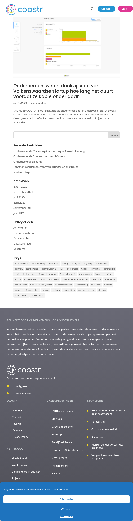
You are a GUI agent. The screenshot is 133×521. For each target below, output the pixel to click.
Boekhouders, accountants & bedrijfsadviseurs (108, 412)
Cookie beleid (66, 516)
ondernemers (21, 284)
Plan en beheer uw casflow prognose (107, 446)
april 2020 (19, 202)
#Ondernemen (21, 263)
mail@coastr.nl (23, 386)
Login (124, 8)
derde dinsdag (29, 274)
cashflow (19, 268)
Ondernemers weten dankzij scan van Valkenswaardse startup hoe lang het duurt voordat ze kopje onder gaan (63, 91)
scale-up (56, 290)
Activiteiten (20, 227)
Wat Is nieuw (19, 465)
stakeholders (69, 290)
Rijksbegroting (32, 290)
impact (98, 274)
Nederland (96, 279)
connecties (95, 268)
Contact (105, 8)
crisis (17, 274)
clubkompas (72, 268)
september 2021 (23, 192)
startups (102, 290)
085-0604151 (23, 393)
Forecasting (98, 421)
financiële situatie (68, 274)
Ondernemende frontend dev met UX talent (39, 156)
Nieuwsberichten (38, 102)
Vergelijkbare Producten (26, 471)
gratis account (85, 274)
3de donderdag (38, 263)
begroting (88, 263)
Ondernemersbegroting (27, 161)
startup (91, 290)
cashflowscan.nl (49, 268)
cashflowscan (32, 268)
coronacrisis (109, 268)
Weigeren (66, 508)
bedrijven (76, 263)
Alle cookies (66, 499)
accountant (54, 263)
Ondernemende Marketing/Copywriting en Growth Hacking (49, 151)
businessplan (102, 263)
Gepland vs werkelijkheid (106, 429)
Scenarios (97, 437)
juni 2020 (19, 197)
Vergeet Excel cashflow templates (105, 456)
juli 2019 (18, 213)
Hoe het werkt (20, 458)
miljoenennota (30, 279)
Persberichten (21, 238)
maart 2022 (20, 186)
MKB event (54, 279)
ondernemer (110, 279)
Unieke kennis (37, 295)
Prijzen (16, 478)
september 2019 (23, 207)
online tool (96, 284)
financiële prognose (48, 274)
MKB (43, 279)
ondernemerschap (63, 284)
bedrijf (65, 263)
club (62, 268)
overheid (108, 284)
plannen (18, 290)
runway (45, 290)
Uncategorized (22, 243)
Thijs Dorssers (21, 295)
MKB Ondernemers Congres (75, 279)
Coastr (84, 268)
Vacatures (19, 248)
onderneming (81, 284)
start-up (81, 290)
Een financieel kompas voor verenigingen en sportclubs (45, 166)
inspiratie (109, 274)
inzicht (18, 279)
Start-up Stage (21, 172)
